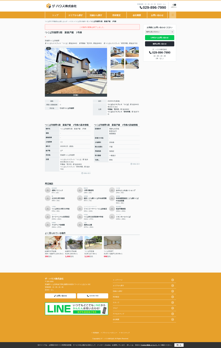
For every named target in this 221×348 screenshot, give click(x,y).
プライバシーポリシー (109, 333)
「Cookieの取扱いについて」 (149, 345)
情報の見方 (87, 173)
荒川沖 (116, 109)
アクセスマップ (118, 314)
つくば (126, 104)
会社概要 (137, 15)
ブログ (115, 308)
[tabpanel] (125, 63)
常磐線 (110, 109)
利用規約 (96, 333)
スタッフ (116, 302)
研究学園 (127, 112)
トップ (55, 15)
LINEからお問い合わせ (160, 38)
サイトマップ (125, 333)
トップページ (117, 280)
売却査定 (116, 15)
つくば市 (53, 41)
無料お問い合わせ (160, 44)
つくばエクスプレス (115, 104)
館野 (57, 41)
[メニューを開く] (172, 15)
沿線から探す (96, 15)
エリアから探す (75, 15)
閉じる (179, 345)
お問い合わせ (157, 15)
